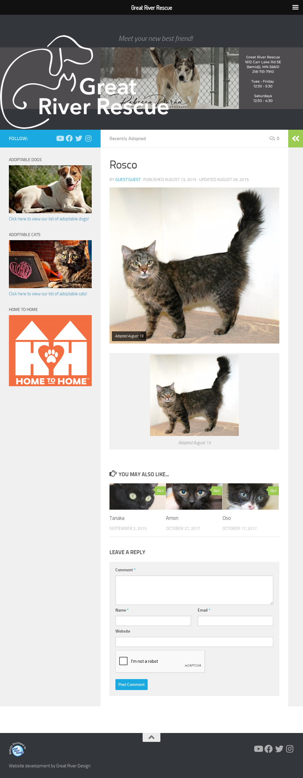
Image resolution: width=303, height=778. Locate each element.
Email (204, 610)
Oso (227, 518)
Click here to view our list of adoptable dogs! (49, 219)
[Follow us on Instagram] (88, 138)
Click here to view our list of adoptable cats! (48, 293)
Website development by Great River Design (50, 766)
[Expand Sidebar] (295, 138)
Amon (172, 518)
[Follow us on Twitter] (78, 138)
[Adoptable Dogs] (50, 211)
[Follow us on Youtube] (59, 138)
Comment (125, 569)
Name (122, 610)
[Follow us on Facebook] (69, 138)
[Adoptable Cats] (50, 286)
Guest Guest (128, 179)
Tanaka (116, 518)
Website (122, 631)
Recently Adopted (127, 138)
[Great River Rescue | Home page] (84, 82)
